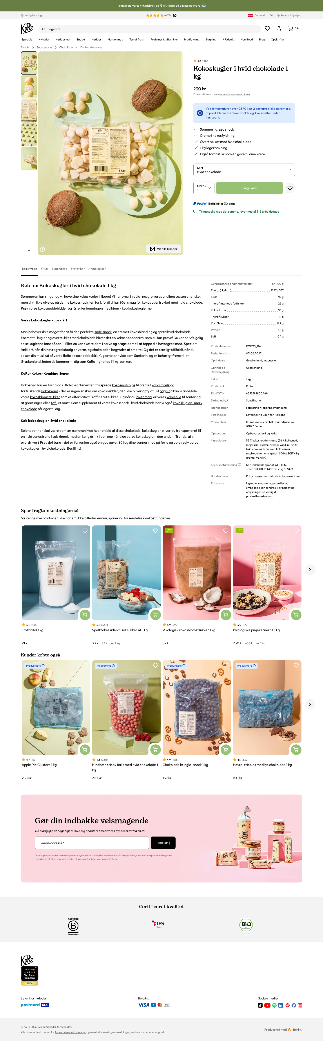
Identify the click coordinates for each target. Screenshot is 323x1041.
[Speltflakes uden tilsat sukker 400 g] (126, 585)
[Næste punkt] (29, 250)
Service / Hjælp (290, 15)
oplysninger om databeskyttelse (101, 859)
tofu (54, 403)
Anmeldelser (97, 269)
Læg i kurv (249, 188)
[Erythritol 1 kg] (56, 585)
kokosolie (174, 397)
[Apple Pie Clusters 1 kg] (56, 720)
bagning (166, 391)
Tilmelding (163, 843)
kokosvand (49, 391)
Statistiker (78, 269)
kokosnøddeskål (84, 355)
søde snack (103, 332)
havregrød (166, 343)
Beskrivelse (29, 269)
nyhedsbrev (148, 5)
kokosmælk (161, 385)
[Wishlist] (267, 28)
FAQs (44, 269)
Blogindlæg (59, 269)
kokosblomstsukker (45, 397)
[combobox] (149, 29)
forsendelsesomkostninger (234, 94)
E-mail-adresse (51, 843)
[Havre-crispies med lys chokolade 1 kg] (267, 720)
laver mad (144, 397)
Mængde (202, 186)
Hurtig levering (33, 15)
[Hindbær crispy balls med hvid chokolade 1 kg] (126, 720)
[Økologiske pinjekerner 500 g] (267, 585)
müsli (40, 355)
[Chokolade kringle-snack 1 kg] (197, 720)
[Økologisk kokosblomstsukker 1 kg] (197, 585)
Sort (200, 168)
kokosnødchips (123, 385)
